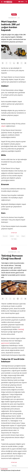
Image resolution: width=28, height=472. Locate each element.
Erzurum (5, 236)
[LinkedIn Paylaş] (14, 63)
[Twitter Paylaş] (10, 63)
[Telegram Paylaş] (17, 63)
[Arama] (26, 2)
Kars (18, 236)
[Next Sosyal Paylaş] (2, 63)
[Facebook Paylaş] (6, 63)
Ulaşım (23, 236)
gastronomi (5, 343)
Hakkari (12, 236)
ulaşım (3, 126)
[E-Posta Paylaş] (25, 63)
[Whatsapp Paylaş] (21, 63)
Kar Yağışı (14, 239)
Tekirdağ (21, 329)
